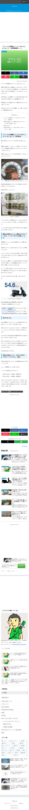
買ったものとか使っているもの (17, 391)
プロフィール (7, 803)
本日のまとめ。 (7, 125)
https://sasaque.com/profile (19, 644)
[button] (23, 76)
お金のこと (21, 803)
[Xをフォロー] (7, 441)
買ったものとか (14, 805)
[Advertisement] (14, 27)
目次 (12, 115)
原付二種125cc (5, 391)
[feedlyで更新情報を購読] (21, 441)
